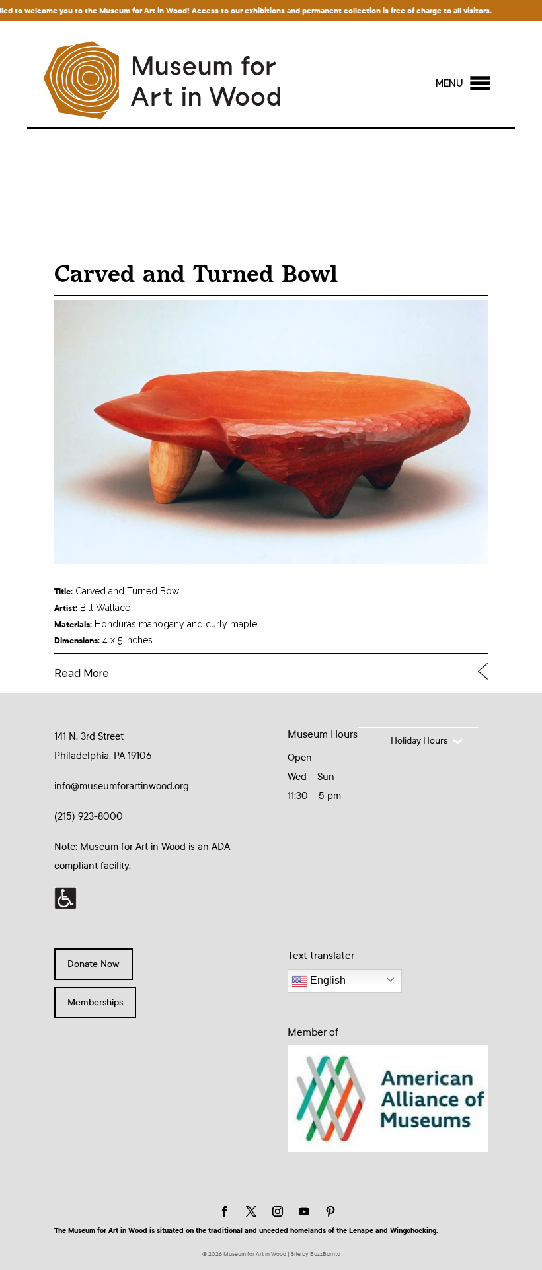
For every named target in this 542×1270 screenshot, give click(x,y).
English (326, 980)
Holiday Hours (419, 740)
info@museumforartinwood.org (121, 786)
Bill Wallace (105, 607)
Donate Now (93, 964)
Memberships (95, 1002)
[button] (449, 83)
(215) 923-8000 (88, 816)
